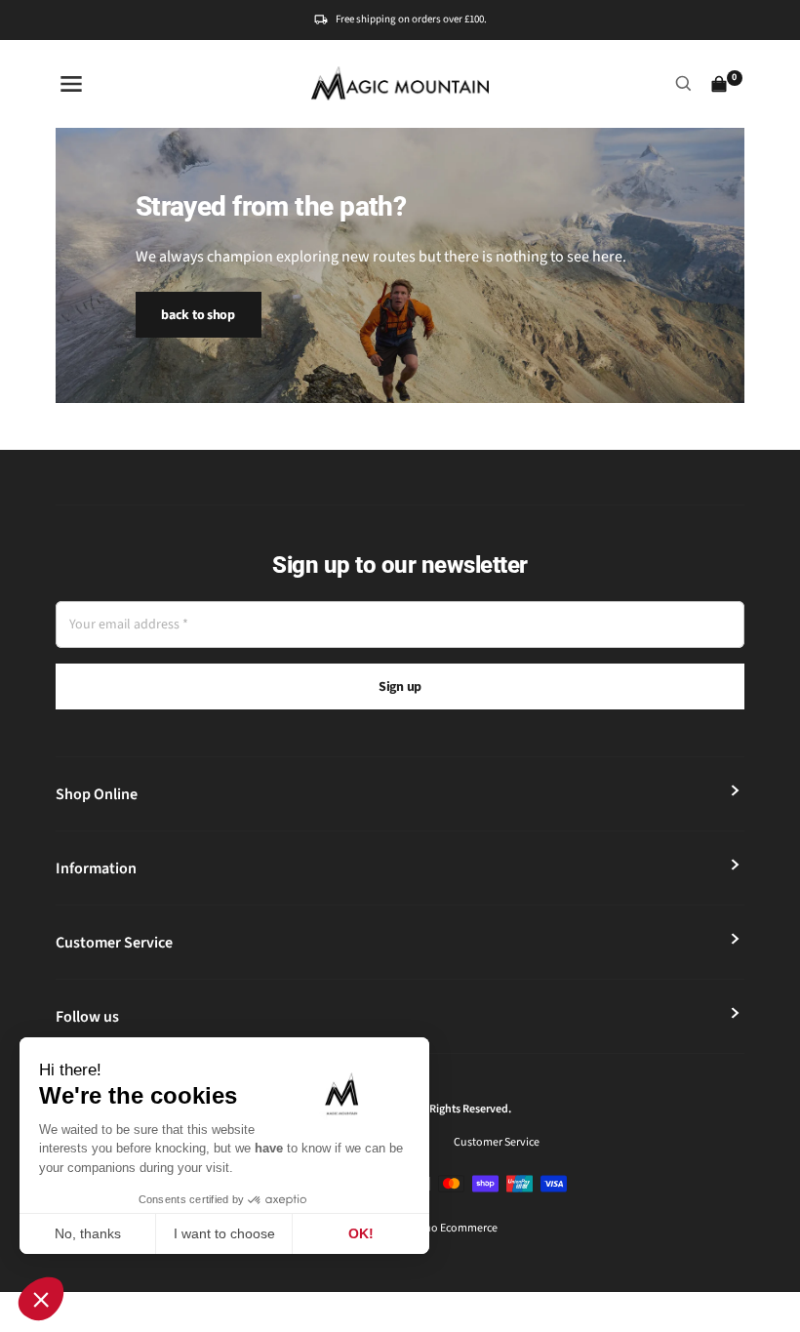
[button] (41, 1298)
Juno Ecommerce (455, 1228)
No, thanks (88, 1233)
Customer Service (497, 1142)
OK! (361, 1233)
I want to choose (224, 1233)
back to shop (198, 315)
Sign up (400, 687)
